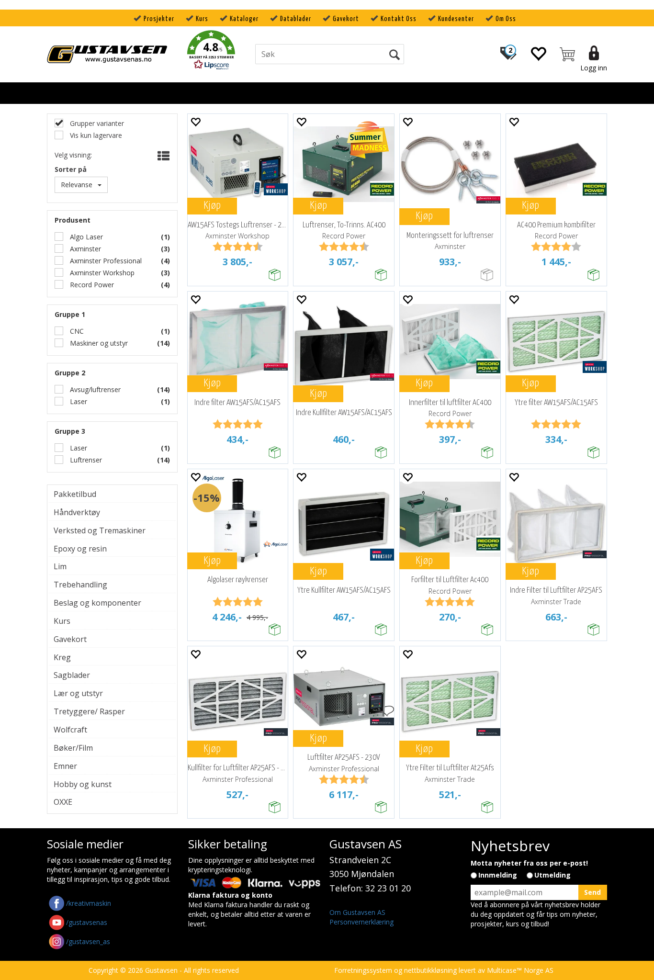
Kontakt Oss (399, 19)
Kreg (62, 657)
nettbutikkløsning (430, 970)
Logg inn (593, 67)
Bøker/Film (73, 748)
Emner (65, 766)
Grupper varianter (96, 123)
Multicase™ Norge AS (520, 970)
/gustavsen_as (88, 941)
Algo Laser (85, 236)
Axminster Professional (105, 260)
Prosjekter (159, 19)
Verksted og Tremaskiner (100, 530)
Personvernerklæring (361, 921)
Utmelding (552, 874)
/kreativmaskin (88, 903)
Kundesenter (456, 19)
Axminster (84, 248)
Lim (60, 566)
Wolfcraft (70, 729)
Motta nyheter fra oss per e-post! (529, 862)
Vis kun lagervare (95, 135)
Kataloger (244, 19)
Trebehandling (80, 584)
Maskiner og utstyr (98, 343)
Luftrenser (85, 459)
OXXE (63, 802)
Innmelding (497, 874)
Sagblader (72, 675)
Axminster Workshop (101, 272)
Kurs (202, 19)
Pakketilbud (75, 494)
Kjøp (212, 205)
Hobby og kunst (83, 784)
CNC (76, 331)
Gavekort (346, 19)
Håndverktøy (77, 512)
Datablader (295, 19)
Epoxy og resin (80, 548)
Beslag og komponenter (97, 602)
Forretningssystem (363, 970)
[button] (211, 51)
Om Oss (506, 19)
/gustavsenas (86, 922)
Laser (77, 401)
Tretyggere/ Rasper (89, 711)
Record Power (91, 284)
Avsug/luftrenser (94, 389)
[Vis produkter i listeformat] (162, 156)
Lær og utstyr (78, 693)
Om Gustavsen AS (357, 912)
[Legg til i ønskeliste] (195, 121)
